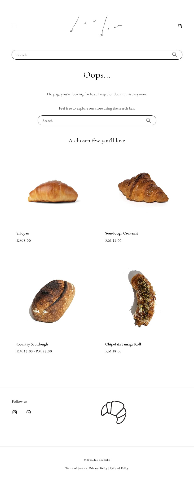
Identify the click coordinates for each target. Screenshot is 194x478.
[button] (14, 26)
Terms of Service (76, 468)
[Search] (174, 54)
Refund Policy (119, 468)
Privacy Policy (98, 468)
